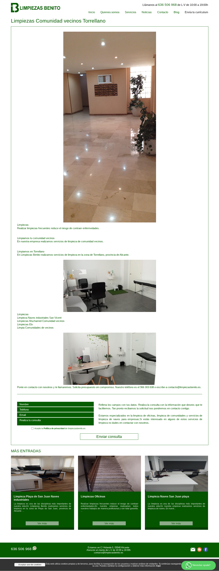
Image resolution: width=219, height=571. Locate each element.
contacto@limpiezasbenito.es (108, 552)
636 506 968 (21, 549)
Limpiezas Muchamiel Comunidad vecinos (41, 320)
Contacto (162, 12)
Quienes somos (109, 12)
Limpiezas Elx (25, 324)
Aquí (158, 566)
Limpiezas (23, 314)
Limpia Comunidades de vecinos (35, 327)
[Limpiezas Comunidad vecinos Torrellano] (86, 221)
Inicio (91, 12)
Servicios (130, 12)
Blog (176, 12)
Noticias (147, 12)
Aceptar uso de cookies (29, 565)
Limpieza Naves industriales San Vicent (39, 317)
